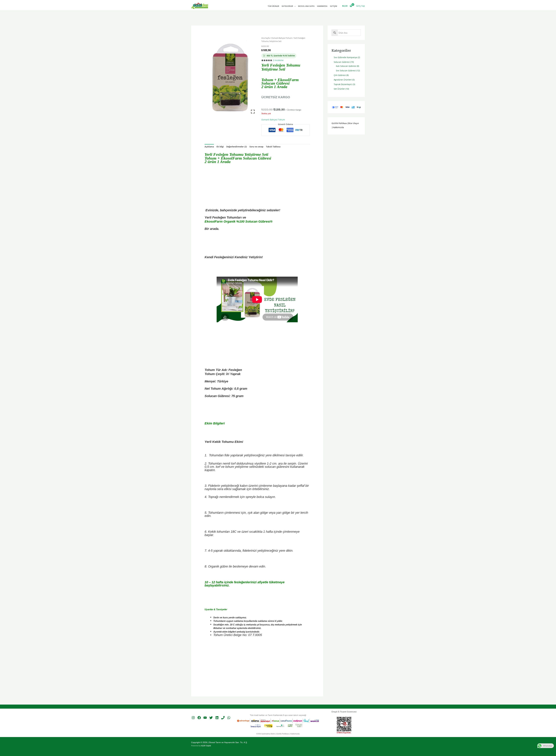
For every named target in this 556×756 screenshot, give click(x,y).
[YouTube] (205, 718)
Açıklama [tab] (209, 146)
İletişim (333, 6)
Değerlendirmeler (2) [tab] (236, 146)
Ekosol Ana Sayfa (306, 6)
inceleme (278, 60)
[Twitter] (211, 718)
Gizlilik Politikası (282, 734)
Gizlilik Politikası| (340, 123)
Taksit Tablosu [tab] (273, 146)
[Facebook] (199, 718)
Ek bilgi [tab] (220, 146)
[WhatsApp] (229, 718)
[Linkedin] (217, 718)
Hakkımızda (322, 6)
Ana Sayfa (265, 38)
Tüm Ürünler (273, 6)
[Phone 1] (223, 718)
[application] (294, 6)
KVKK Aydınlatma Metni (265, 734)
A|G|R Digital (206, 746)
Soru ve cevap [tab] (256, 146)
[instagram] (193, 718)
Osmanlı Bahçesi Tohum (281, 38)
